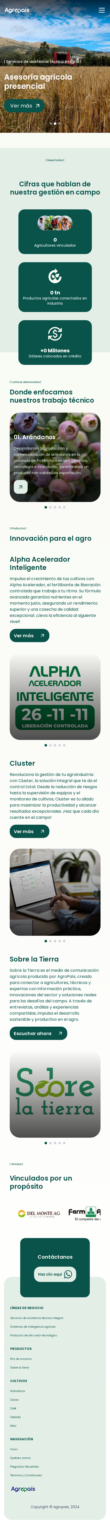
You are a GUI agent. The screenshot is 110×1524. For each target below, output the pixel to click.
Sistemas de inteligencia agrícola (33, 1327)
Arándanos (17, 1391)
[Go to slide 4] (59, 507)
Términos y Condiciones (26, 1475)
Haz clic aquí (50, 1274)
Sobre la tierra (19, 1368)
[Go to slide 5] (64, 507)
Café (13, 1408)
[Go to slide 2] (50, 507)
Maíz (13, 1426)
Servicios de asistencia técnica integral (36, 1318)
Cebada (15, 1417)
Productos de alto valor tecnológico (33, 1335)
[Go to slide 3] (55, 507)
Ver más (24, 635)
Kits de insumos (21, 1359)
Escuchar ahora (32, 1033)
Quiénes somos (20, 1458)
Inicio (13, 1449)
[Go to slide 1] (46, 507)
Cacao (14, 1400)
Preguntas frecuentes (24, 1467)
